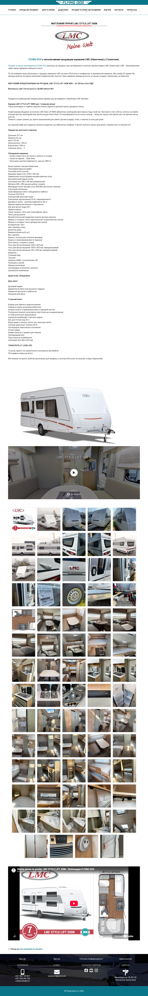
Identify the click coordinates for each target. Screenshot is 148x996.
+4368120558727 (22, 981)
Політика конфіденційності (91, 959)
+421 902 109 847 (22, 976)
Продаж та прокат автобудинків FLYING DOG (27, 66)
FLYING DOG (35, 59)
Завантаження (125, 959)
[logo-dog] (74, 2)
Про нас (22, 959)
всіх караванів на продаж (31, 949)
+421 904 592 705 (22, 978)
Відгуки (57, 959)
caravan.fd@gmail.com (57, 976)
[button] (69, 10)
